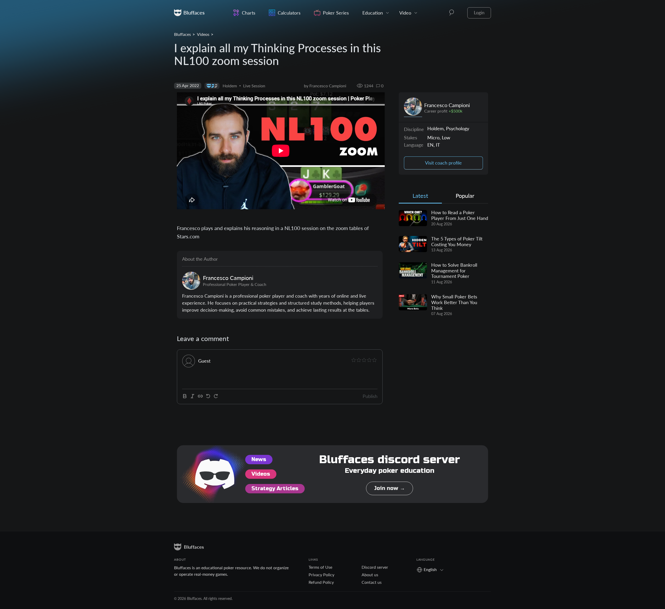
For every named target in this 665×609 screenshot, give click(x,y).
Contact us (372, 582)
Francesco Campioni (447, 105)
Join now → (389, 488)
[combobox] (431, 569)
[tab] (420, 197)
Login (479, 12)
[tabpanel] (443, 263)
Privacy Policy (321, 574)
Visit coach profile (443, 163)
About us (370, 574)
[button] (452, 13)
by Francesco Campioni (325, 85)
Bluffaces (182, 34)
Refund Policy (321, 582)
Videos (203, 34)
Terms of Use (320, 567)
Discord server (375, 567)
